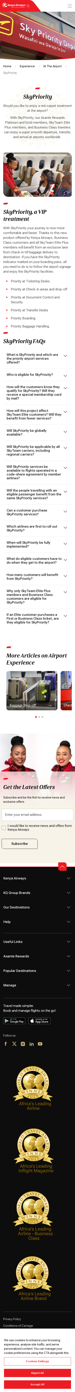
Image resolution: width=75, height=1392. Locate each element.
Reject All (37, 1372)
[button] (62, 866)
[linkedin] (31, 1044)
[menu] (69, 6)
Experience (27, 66)
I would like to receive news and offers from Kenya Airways (40, 828)
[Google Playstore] (14, 1020)
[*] (49, 1044)
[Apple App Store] (39, 1020)
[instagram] (23, 1044)
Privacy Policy (12, 1319)
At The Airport (52, 66)
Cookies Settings (37, 1361)
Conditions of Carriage (18, 1325)
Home (7, 66)
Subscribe (19, 844)
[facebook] (6, 1044)
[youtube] (40, 1044)
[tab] (36, 717)
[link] (31, 690)
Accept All (37, 1384)
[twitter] (14, 1044)
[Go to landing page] (16, 8)
